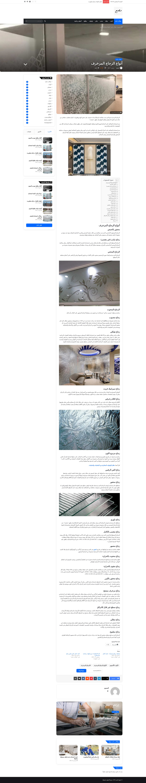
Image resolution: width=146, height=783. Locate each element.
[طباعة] (75, 678)
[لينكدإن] (99, 678)
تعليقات (29, 131)
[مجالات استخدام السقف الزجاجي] (47, 170)
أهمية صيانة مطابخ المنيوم (35, 160)
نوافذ (106, 21)
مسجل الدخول (112, 771)
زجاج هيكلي (113, 193)
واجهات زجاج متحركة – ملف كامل (111, 653)
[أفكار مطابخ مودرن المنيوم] (47, 140)
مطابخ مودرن (48, 117)
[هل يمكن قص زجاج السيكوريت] (89, 750)
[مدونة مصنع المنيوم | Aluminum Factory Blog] (118, 11)
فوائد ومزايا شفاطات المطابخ (112, 757)
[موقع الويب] (108, 691)
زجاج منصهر (113, 207)
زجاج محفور (113, 201)
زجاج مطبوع (113, 219)
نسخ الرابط (81, 670)
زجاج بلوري (113, 203)
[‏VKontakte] (83, 678)
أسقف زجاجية (77, 21)
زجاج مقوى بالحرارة (111, 210)
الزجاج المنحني (113, 187)
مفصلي (49, 87)
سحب (101, 21)
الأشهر (39, 131)
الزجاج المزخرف (85, 665)
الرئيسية (119, 27)
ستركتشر (49, 111)
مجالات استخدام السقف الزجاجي (94, 1)
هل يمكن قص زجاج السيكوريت (91, 757)
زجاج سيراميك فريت (112, 194)
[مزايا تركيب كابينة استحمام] (47, 148)
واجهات (91, 21)
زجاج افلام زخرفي (112, 196)
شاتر (96, 21)
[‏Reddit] (87, 678)
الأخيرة (49, 131)
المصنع (118, 68)
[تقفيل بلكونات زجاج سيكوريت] (47, 155)
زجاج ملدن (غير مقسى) (111, 186)
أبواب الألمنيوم (114, 665)
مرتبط (114, 220)
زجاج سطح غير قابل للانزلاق (110, 215)
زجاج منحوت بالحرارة (111, 208)
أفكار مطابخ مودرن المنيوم (35, 138)
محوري (49, 92)
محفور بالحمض (113, 184)
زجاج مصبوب (113, 191)
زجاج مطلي (113, 217)
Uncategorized (47, 122)
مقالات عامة (118, 21)
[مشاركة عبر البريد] (79, 678)
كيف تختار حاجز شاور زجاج (73, 653)
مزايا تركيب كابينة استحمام (105, 717)
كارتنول (49, 109)
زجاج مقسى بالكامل (111, 205)
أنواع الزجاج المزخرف (111, 182)
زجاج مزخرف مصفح (111, 213)
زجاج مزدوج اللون (112, 198)
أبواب (111, 21)
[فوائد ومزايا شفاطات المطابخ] (110, 750)
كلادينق (49, 106)
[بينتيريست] (91, 678)
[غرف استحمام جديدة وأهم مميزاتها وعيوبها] (68, 750)
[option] (89, 718)
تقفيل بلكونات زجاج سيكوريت (34, 153)
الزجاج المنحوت (113, 189)
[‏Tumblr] (95, 678)
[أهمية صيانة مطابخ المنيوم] (47, 163)
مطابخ (85, 21)
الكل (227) (39, 225)
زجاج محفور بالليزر (112, 212)
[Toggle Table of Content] (116, 180)
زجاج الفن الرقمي (112, 200)
